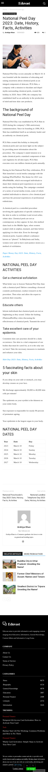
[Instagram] (24, 541)
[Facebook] (5, 38)
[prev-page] (4, 599)
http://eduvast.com (24, 531)
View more (17, 765)
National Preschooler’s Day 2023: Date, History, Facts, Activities (13, 498)
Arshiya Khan (10, 32)
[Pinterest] (17, 38)
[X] (11, 38)
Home (5, 9)
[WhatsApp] (23, 38)
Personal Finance (9, 716)
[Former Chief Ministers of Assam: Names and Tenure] (9, 576)
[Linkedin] (30, 38)
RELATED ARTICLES (12, 554)
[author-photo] (24, 523)
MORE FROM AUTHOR (33, 554)
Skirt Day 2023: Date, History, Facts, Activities (22, 359)
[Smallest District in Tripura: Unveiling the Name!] (9, 589)
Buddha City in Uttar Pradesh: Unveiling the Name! (28, 564)
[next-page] (8, 599)
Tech (4, 727)
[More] (42, 38)
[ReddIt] (36, 38)
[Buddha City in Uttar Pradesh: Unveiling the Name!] (9, 564)
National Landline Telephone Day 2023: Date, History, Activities (35, 498)
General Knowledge (17, 9)
